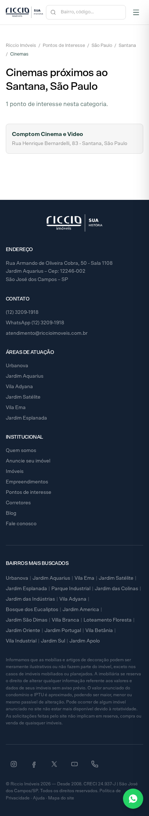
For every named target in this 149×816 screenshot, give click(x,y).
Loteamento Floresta (108, 620)
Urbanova (17, 365)
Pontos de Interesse (64, 45)
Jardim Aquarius (24, 376)
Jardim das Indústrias (30, 599)
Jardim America (81, 609)
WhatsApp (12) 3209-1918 (35, 322)
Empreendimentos (27, 481)
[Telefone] (95, 764)
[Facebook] (34, 764)
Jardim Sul (53, 641)
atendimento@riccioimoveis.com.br (47, 333)
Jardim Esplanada (26, 418)
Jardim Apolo (84, 641)
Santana (127, 45)
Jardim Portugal (62, 630)
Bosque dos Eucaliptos (32, 609)
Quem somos (21, 450)
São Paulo (101, 45)
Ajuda (39, 798)
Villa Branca (65, 620)
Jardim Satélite (23, 397)
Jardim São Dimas (26, 620)
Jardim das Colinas (116, 588)
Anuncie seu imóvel (28, 461)
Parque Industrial (70, 588)
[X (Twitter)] (54, 764)
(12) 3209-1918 (22, 312)
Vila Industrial (21, 641)
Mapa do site (61, 798)
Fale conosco (21, 523)
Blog (11, 513)
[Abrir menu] (136, 12)
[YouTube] (74, 764)
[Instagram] (14, 764)
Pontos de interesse (28, 492)
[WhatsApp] (133, 799)
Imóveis (15, 471)
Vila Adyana (19, 386)
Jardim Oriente (23, 630)
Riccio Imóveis (21, 45)
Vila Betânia (99, 630)
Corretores (18, 502)
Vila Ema (16, 407)
